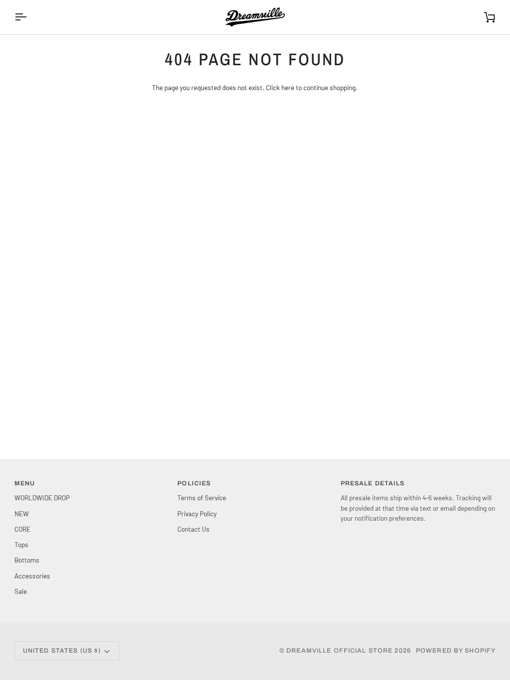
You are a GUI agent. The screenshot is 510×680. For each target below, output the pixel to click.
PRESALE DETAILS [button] (373, 483)
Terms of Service (201, 497)
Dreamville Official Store (339, 650)
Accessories (32, 575)
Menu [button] (24, 483)
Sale (20, 591)
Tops (21, 544)
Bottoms (26, 560)
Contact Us (193, 529)
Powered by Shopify (456, 650)
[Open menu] (29, 17)
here (287, 87)
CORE (22, 529)
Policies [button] (194, 483)
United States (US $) (62, 650)
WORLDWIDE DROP (42, 497)
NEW (21, 513)
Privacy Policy (197, 513)
